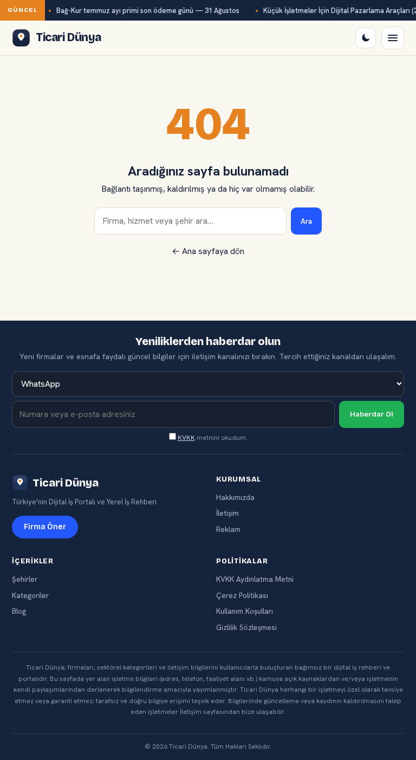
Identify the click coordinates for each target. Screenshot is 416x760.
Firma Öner (45, 526)
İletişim (227, 513)
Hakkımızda (235, 497)
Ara (306, 221)
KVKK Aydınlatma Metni (255, 579)
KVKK (186, 437)
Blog (19, 611)
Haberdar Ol (371, 414)
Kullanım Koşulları (244, 611)
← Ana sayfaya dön (208, 251)
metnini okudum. (213, 437)
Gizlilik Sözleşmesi (246, 627)
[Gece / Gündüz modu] (365, 38)
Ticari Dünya (65, 482)
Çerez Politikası (242, 595)
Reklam (228, 529)
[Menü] (392, 38)
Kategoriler (30, 595)
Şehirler (24, 579)
